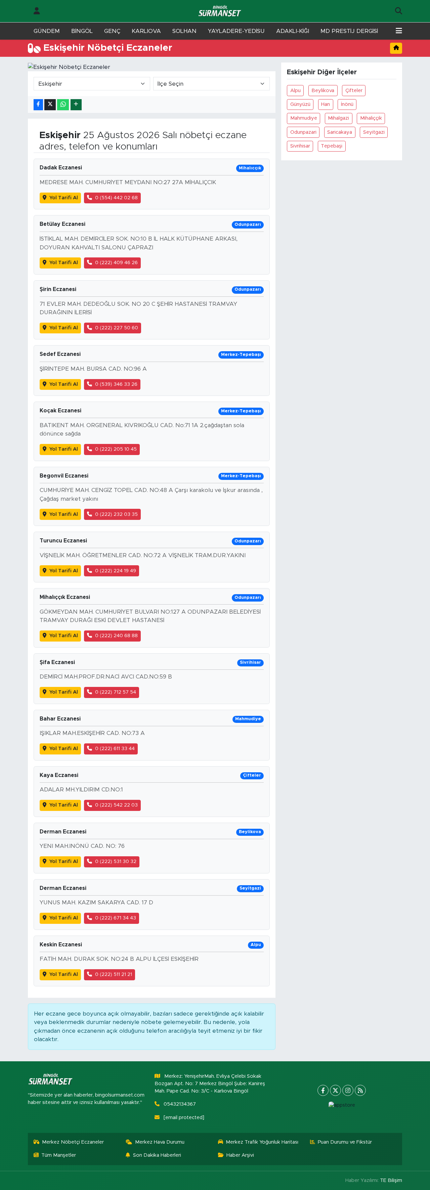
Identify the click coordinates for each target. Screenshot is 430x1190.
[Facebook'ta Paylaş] (38, 104)
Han (325, 104)
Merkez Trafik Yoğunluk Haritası (262, 1142)
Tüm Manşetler (58, 1155)
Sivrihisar (300, 146)
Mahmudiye (303, 118)
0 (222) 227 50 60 (116, 327)
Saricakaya (339, 132)
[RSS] (360, 1090)
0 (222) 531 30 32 (115, 861)
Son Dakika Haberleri (157, 1155)
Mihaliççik (371, 118)
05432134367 (180, 1104)
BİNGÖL (82, 31)
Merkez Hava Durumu (159, 1142)
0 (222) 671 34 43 (115, 917)
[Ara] (398, 11)
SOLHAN (184, 31)
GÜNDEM (47, 31)
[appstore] (341, 1105)
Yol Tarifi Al (63, 197)
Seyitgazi (374, 132)
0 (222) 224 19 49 (115, 570)
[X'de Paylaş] (50, 104)
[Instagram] (347, 1090)
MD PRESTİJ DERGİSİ (349, 31)
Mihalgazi (338, 118)
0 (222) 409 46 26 (116, 262)
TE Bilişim (391, 1180)
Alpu (295, 90)
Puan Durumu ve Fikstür (345, 1142)
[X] (335, 1090)
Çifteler (353, 90)
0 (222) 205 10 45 (116, 449)
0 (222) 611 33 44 (115, 748)
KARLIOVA (146, 31)
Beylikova (322, 90)
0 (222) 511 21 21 (113, 974)
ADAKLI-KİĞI (292, 31)
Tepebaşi (331, 146)
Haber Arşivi (240, 1155)
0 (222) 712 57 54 (115, 692)
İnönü (347, 104)
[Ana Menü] (399, 31)
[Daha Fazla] (76, 104)
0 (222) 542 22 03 (116, 805)
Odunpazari (303, 132)
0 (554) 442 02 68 (116, 197)
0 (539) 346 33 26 (116, 384)
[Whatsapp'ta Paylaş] (63, 104)
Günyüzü (300, 104)
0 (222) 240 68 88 (116, 635)
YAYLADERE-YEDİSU (236, 31)
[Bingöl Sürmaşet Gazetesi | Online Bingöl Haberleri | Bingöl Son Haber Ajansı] (220, 11)
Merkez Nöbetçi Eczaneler (73, 1142)
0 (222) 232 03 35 (116, 514)
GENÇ (112, 31)
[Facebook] (323, 1090)
